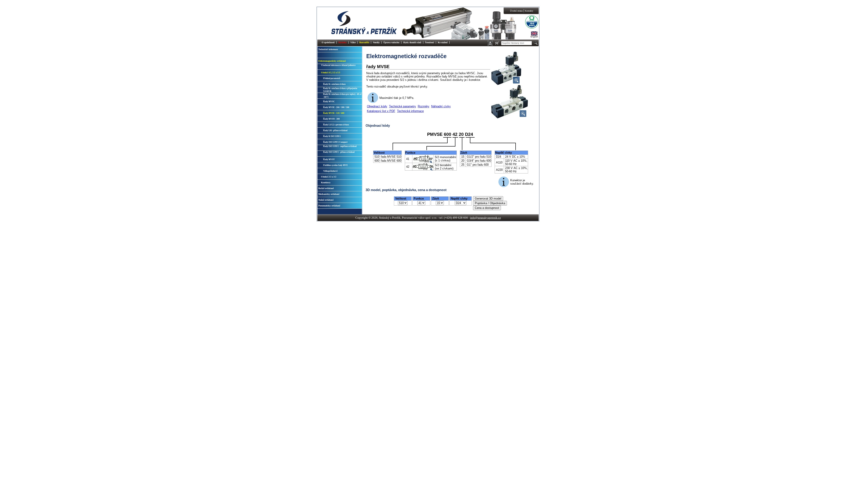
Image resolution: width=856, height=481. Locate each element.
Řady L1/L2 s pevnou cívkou (336, 125)
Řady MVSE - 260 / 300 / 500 (336, 107)
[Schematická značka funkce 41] (423, 161)
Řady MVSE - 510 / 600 (333, 113)
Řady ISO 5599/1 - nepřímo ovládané (340, 146)
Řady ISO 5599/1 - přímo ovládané (339, 152)
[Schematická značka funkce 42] (423, 169)
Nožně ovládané (325, 200)
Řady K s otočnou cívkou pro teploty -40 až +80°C (342, 95)
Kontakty (529, 11)
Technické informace (328, 49)
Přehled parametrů (331, 78)
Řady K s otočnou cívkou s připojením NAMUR (340, 89)
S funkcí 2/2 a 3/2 (328, 177)
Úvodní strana (516, 11)
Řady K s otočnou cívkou (334, 84)
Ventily (376, 42)
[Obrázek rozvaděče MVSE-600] (509, 117)
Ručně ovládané (326, 188)
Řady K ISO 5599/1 (332, 136)
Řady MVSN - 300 (331, 119)
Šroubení (429, 42)
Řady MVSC (329, 101)
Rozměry (423, 106)
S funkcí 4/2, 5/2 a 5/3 (330, 72)
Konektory (326, 182)
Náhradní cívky (441, 106)
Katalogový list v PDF (381, 111)
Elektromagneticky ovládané (332, 61)
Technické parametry (402, 106)
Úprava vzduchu (391, 42)
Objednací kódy (377, 106)
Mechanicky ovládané (328, 194)
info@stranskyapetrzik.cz (485, 217)
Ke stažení (443, 42)
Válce (353, 42)
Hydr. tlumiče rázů (412, 42)
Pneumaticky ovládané (329, 205)
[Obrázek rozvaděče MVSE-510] (506, 84)
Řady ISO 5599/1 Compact (335, 142)
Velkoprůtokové (330, 171)
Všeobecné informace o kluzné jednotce (338, 65)
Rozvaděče (364, 42)
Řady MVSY (329, 159)
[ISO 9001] (528, 28)
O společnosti (328, 42)
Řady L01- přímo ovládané (335, 130)
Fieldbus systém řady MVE (335, 165)
